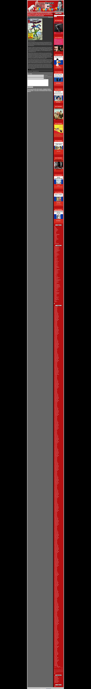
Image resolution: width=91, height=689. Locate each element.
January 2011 (56, 519)
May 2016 (56, 446)
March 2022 (56, 367)
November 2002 (57, 621)
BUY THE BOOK (58, 37)
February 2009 (56, 545)
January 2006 (56, 583)
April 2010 (56, 529)
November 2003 (57, 607)
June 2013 (56, 486)
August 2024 (56, 334)
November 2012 (57, 494)
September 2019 (57, 400)
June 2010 (56, 527)
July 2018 (56, 416)
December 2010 (57, 520)
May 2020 (56, 391)
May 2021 (56, 377)
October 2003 (56, 608)
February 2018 (56, 422)
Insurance (56, 270)
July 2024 (56, 335)
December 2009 (57, 534)
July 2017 (56, 430)
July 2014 (56, 471)
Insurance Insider (57, 678)
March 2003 (56, 616)
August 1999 (56, 647)
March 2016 (56, 448)
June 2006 (56, 577)
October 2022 (56, 359)
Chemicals (56, 253)
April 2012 (56, 502)
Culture (55, 259)
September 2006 (57, 574)
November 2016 (57, 439)
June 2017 (56, 431)
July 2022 (56, 362)
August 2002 (56, 624)
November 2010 (57, 521)
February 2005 (56, 591)
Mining (55, 276)
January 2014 (56, 478)
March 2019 (56, 407)
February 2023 (56, 354)
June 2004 (56, 599)
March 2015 (56, 462)
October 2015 (56, 454)
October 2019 (56, 399)
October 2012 (56, 495)
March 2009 (56, 544)
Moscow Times (56, 277)
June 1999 (56, 649)
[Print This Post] (48, 17)
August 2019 (56, 401)
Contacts (56, 236)
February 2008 (56, 559)
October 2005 (56, 585)
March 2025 (56, 326)
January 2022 (56, 369)
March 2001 (56, 640)
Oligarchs (56, 282)
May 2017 (56, 432)
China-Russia (56, 254)
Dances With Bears (48, 688)
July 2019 (56, 402)
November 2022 (57, 358)
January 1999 (56, 654)
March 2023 (56, 353)
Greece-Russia (56, 269)
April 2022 (56, 366)
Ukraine (56, 298)
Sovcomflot (56, 290)
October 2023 (56, 345)
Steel (55, 291)
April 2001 (56, 639)
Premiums (56, 235)
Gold (55, 268)
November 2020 (57, 384)
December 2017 (57, 424)
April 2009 (56, 543)
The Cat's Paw (56, 293)
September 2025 (57, 319)
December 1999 (57, 646)
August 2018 (56, 415)
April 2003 (56, 615)
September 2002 (57, 623)
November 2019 (57, 398)
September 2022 (57, 360)
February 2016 (56, 449)
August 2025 (56, 320)
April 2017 (56, 433)
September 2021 (57, 374)
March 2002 (56, 630)
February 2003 (56, 617)
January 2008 (56, 560)
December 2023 (57, 343)
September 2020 (57, 386)
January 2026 (56, 314)
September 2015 (57, 455)
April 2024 (56, 338)
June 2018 (56, 417)
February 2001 (56, 641)
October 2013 (56, 481)
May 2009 (56, 542)
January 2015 (56, 464)
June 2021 (56, 376)
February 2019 (56, 408)
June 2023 (56, 350)
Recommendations (57, 234)
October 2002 (56, 622)
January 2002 (56, 632)
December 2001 (57, 633)
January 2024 (56, 342)
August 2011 (56, 511)
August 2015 (56, 456)
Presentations (56, 229)
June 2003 (56, 613)
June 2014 (56, 472)
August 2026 (56, 306)
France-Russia (56, 267)
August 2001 (56, 638)
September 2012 (57, 496)
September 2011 (57, 510)
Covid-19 (56, 258)
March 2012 (56, 503)
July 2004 (56, 598)
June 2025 (56, 322)
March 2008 (56, 558)
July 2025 (56, 321)
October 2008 (56, 550)
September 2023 (57, 346)
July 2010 (56, 526)
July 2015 (56, 457)
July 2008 (56, 553)
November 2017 (57, 425)
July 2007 (56, 567)
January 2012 (56, 505)
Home (58, 13)
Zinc (55, 300)
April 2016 (56, 447)
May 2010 (56, 528)
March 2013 (56, 489)
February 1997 (56, 657)
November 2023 (57, 344)
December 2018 (57, 410)
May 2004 (56, 600)
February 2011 (56, 518)
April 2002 (56, 629)
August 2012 (56, 497)
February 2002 (56, 631)
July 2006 (56, 576)
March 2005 (56, 590)
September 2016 (57, 441)
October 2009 (56, 536)
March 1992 (56, 664)
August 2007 (56, 566)
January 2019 (56, 409)
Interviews (56, 228)
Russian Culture (57, 285)
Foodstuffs (56, 266)
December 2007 (57, 561)
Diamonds (56, 261)
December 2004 (57, 593)
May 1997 (56, 656)
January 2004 (56, 605)
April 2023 (56, 352)
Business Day (56, 676)
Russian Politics (57, 286)
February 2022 (56, 368)
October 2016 (56, 440)
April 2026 (56, 311)
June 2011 (56, 513)
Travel (55, 242)
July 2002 (56, 625)
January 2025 (56, 328)
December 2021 (57, 370)
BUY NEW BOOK (58, 20)
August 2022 (56, 361)
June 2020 (56, 390)
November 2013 (57, 480)
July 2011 (56, 512)
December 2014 (57, 465)
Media (55, 274)
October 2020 (56, 385)
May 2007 (56, 569)
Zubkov (55, 301)
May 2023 (56, 351)
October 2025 (56, 318)
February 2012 (56, 504)
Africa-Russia (56, 246)
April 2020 (56, 392)
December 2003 (57, 606)
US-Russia (56, 299)
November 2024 (57, 330)
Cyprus (55, 260)
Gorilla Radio (56, 677)
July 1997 (56, 655)
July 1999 (56, 648)
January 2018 (56, 423)
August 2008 (56, 552)
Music (55, 241)
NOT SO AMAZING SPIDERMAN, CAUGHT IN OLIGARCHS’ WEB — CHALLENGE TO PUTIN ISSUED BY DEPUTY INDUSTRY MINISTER (39, 91)
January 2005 (56, 592)
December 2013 (57, 479)
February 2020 (56, 394)
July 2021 (56, 375)
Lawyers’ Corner (57, 243)
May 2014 (56, 473)
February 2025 (56, 327)
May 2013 (56, 487)
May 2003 (56, 614)
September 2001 (57, 637)
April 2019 (56, 406)
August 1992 (56, 661)
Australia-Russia (57, 250)
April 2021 (56, 378)
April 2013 (56, 488)
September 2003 (57, 609)
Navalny (56, 278)
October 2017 (56, 426)
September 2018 (57, 414)
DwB (55, 262)
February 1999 (56, 653)
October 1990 (56, 665)
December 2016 (57, 438)
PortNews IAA (56, 682)
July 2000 (56, 645)
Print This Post (51, 17)
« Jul (54, 673)
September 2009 (57, 537)
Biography (56, 251)
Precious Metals (57, 284)
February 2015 (56, 463)
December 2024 (57, 329)
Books (55, 227)
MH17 (55, 275)
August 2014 (56, 470)
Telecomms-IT (56, 292)
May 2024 (56, 337)
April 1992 (56, 663)
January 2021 (56, 382)
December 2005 (57, 584)
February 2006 (56, 582)
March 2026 (56, 312)
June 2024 (56, 336)
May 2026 (56, 310)
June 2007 (56, 568)
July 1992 (56, 662)
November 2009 (57, 535)
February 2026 (56, 313)
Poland (55, 283)
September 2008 (57, 551)
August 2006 (56, 575)
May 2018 (56, 418)
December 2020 (57, 383)
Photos (55, 233)
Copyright (56, 237)
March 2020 (56, 393)
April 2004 (56, 601)
